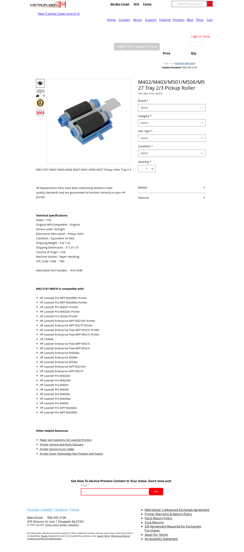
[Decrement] (141, 168)
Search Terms (103, 535)
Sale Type (145, 131)
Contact (124, 20)
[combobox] (172, 107)
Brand (143, 100)
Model (44, 535)
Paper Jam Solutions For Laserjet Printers (66, 440)
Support (151, 20)
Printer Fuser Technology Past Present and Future (71, 453)
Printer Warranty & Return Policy (168, 514)
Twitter (74, 510)
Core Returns (154, 522)
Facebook (61, 510)
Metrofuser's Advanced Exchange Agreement (177, 510)
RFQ (136, 4)
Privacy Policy (52, 524)
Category (145, 116)
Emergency (73, 524)
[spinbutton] (146, 168)
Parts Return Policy (158, 518)
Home (111, 20)
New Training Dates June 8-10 (59, 14)
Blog (190, 20)
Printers (179, 20)
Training (165, 20)
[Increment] (152, 168)
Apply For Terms (156, 535)
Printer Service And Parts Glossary (61, 444)
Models (63, 524)
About (137, 20)
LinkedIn (47, 510)
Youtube (33, 510)
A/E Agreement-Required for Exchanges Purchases (173, 528)
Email (84, 485)
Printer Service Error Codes (57, 449)
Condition (145, 146)
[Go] (210, 4)
